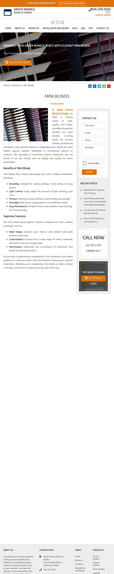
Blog (74, 28)
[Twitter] (99, 86)
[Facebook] (53, 22)
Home (8, 28)
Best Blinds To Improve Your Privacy (94, 191)
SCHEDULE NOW (95, 278)
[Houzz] (104, 86)
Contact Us (102, 28)
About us (20, 28)
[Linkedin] (90, 86)
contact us (92, 251)
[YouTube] (57, 22)
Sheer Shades (99, 569)
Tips (91, 28)
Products (33, 28)
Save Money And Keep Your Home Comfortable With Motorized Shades (95, 202)
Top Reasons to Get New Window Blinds (95, 212)
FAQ (83, 28)
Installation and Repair (56, 28)
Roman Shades (96, 558)
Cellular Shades (96, 564)
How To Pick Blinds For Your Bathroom (94, 220)
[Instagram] (62, 22)
